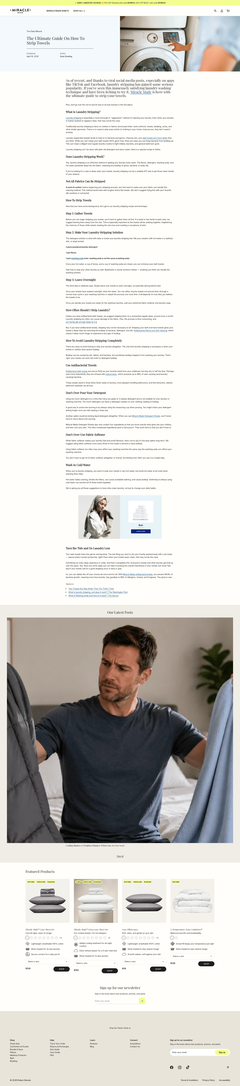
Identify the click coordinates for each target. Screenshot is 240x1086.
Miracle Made (141, 92)
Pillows (13, 1052)
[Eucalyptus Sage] (56, 937)
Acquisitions (135, 1043)
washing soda (77, 258)
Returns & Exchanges (59, 1046)
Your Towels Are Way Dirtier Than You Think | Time (91, 588)
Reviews (93, 1043)
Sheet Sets (15, 1043)
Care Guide (55, 1052)
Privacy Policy (208, 1080)
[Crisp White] (31, 937)
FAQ (52, 1055)
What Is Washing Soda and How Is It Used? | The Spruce (93, 595)
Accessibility (224, 1080)
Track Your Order (57, 1043)
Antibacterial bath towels (77, 371)
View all (120, 856)
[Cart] (228, 10)
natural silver (111, 374)
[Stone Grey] (27, 937)
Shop (61, 969)
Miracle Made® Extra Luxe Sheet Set (91, 929)
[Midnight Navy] (52, 937)
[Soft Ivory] (132, 937)
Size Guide (54, 1049)
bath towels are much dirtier (155, 138)
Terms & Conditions (189, 1080)
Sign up (222, 1052)
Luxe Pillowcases (130, 929)
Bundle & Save (16, 1049)
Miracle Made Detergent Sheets (146, 416)
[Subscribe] (142, 1001)
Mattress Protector (18, 1055)
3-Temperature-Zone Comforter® (186, 929)
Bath (12, 1058)
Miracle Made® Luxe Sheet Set (40, 929)
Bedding (13, 1061)
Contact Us (135, 1046)
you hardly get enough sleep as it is (81, 322)
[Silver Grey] (39, 937)
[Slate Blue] (48, 937)
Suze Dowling (66, 56)
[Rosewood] (153, 937)
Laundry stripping (73, 118)
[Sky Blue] (44, 937)
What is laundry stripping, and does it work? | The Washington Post (98, 592)
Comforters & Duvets (19, 1046)
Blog (92, 1046)
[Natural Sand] (35, 937)
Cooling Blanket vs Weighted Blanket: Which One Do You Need (95, 845)
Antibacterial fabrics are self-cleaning (150, 330)
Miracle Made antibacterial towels (138, 574)
